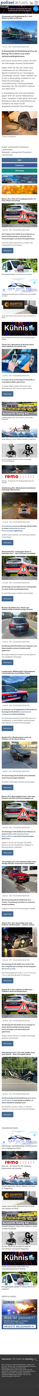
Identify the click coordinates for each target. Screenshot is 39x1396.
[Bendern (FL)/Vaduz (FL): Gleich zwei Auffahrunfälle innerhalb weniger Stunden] (19, 625)
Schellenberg (8, 526)
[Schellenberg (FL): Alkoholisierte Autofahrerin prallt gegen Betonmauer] (19, 505)
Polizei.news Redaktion (20, 47)
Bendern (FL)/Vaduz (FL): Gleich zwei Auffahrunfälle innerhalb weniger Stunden (17, 608)
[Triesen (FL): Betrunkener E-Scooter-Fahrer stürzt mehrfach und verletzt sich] (19, 361)
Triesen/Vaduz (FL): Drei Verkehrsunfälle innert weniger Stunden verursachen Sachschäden (19, 862)
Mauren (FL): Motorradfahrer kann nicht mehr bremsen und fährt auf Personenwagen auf (18, 797)
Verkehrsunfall (9, 969)
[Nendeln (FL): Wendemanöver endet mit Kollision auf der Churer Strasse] (19, 755)
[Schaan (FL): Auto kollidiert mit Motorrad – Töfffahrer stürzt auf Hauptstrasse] (19, 1006)
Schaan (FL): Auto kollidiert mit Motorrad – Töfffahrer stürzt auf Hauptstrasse (17, 990)
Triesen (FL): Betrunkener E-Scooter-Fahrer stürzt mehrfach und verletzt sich (18, 345)
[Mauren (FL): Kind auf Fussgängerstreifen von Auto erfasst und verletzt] (19, 215)
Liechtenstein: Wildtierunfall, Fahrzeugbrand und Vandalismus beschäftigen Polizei (18, 672)
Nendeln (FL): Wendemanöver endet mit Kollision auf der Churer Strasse (16, 738)
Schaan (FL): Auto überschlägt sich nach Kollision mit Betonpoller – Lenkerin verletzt (18, 924)
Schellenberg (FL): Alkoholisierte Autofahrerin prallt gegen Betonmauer (19, 489)
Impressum (6, 1359)
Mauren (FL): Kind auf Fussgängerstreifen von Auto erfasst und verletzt (19, 199)
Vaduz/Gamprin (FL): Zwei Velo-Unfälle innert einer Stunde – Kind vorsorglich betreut (18, 1053)
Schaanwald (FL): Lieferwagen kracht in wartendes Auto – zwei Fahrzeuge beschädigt (18, 552)
